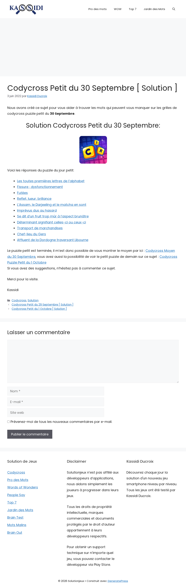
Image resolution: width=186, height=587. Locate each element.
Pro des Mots (17, 480)
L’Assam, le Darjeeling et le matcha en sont (51, 204)
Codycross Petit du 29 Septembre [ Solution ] (42, 304)
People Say (16, 495)
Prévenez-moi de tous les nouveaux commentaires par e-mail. (61, 421)
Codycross (19, 300)
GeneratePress (118, 581)
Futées (22, 193)
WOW (118, 9)
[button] (174, 9)
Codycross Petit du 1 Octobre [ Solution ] (39, 309)
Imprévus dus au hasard (37, 210)
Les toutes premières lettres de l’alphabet (50, 181)
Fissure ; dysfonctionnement (40, 187)
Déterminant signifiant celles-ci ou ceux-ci (51, 222)
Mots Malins (16, 525)
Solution (33, 300)
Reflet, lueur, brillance (34, 198)
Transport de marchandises (40, 228)
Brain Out (14, 532)
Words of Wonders (22, 487)
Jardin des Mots (154, 9)
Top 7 (132, 9)
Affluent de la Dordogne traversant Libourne (52, 240)
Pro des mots (97, 9)
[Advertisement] (93, 45)
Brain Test (15, 517)
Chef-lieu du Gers (31, 234)
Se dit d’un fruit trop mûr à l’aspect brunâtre (53, 216)
